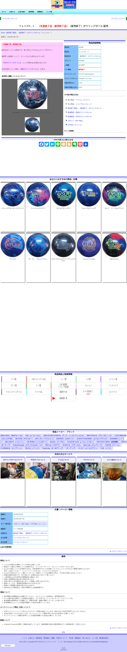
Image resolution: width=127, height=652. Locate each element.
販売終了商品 (11, 33)
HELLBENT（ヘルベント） (15, 442)
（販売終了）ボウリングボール (29, 33)
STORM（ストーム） (75, 125)
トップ (24, 638)
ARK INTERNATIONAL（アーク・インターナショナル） (64, 435)
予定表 (71, 638)
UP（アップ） (71, 448)
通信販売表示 (104, 638)
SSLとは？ (8, 645)
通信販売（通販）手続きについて (55, 638)
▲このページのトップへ (118, 551)
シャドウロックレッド (9, 18)
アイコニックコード (118, 18)
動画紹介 (40, 11)
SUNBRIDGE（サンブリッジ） (12, 448)
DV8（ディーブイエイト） (44, 439)
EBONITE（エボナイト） (65, 439)
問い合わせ (86, 638)
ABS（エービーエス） (33, 435)
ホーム (4, 11)
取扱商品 (31, 11)
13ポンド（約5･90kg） (76, 120)
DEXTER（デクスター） (24, 439)
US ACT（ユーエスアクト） (88, 448)
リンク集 (49, 11)
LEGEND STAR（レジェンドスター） (81, 442)
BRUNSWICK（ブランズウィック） (100, 435)
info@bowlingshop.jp (101, 642)
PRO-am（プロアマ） (53, 445)
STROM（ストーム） (113, 445)
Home (3, 33)
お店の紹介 (21, 11)
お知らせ (12, 11)
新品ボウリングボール (29, 69)
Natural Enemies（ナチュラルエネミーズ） (28, 445)
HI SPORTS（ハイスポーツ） (37, 442)
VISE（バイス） (106, 448)
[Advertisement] (63, 162)
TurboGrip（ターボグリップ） (53, 448)
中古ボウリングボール (11, 63)
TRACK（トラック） (32, 448)
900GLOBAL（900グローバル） (12, 435)
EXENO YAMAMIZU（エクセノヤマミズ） (92, 439)
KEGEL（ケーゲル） (57, 442)
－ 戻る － (63, 632)
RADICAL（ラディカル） (72, 445)
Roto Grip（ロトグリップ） (93, 445)
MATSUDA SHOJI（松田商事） (108, 442)
